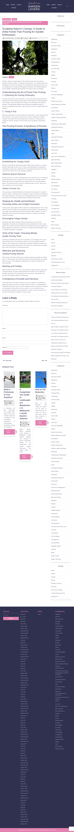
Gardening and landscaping (58, 124)
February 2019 (24, 814)
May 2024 (23, 666)
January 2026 (24, 628)
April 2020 (23, 781)
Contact (19, 4)
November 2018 (24, 821)
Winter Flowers (55, 224)
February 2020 (24, 786)
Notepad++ (54, 169)
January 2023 (24, 703)
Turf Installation (55, 205)
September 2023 (24, 685)
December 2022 (24, 706)
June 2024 (23, 663)
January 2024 (24, 675)
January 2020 (24, 788)
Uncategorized (55, 208)
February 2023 (24, 701)
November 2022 (24, 708)
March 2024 (23, 670)
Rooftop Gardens (55, 179)
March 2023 (23, 699)
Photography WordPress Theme (27, 830)
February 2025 (24, 645)
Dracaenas (54, 78)
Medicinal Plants (55, 159)
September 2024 (24, 656)
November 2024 (24, 652)
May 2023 (23, 694)
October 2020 (24, 767)
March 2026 (23, 623)
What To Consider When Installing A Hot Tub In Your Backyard (60, 356)
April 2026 (23, 621)
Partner (13, 7)
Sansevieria (54, 182)
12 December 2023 (9, 38)
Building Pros (54, 265)
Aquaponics (54, 49)
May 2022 (23, 722)
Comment (5, 305)
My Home (53, 255)
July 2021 (23, 746)
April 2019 (23, 809)
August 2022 (23, 715)
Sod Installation (55, 185)
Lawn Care (54, 153)
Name (4, 328)
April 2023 (23, 696)
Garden (53, 98)
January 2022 (24, 732)
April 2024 (23, 668)
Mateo (18, 38)
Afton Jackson (55, 352)
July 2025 (23, 640)
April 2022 (23, 725)
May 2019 (23, 807)
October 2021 (24, 739)
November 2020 (24, 765)
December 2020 (24, 762)
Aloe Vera (53, 42)
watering (53, 218)
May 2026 (23, 619)
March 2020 (23, 783)
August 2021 (23, 743)
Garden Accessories (56, 101)
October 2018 (24, 824)
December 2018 (24, 819)
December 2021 (24, 734)
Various (13, 4)
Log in (39, 614)
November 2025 (24, 633)
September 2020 (24, 769)
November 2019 (24, 793)
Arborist (53, 52)
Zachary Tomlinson (56, 317)
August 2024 (23, 659)
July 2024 (23, 661)
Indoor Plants (54, 140)
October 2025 (24, 635)
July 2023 (23, 689)
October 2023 (24, 682)
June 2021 (23, 748)
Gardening (54, 120)
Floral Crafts (54, 84)
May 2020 (23, 779)
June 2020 (23, 776)
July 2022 (23, 718)
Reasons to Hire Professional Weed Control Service (60, 320)
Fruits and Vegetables (57, 94)
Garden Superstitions (57, 114)
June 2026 (23, 616)
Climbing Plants (55, 62)
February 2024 (24, 673)
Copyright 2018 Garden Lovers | (46, 830)
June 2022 (23, 720)
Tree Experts (54, 202)
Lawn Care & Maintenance (58, 156)
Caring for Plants (55, 58)
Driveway (53, 81)
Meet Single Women (56, 163)
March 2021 (23, 755)
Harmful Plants (55, 130)
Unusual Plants (55, 211)
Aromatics (54, 55)
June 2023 (23, 692)
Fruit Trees (54, 91)
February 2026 (24, 626)
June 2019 (23, 805)
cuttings (53, 71)
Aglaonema (54, 39)
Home (7, 4)
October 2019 (24, 795)
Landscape (54, 143)
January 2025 (24, 647)
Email (4, 337)
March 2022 (23, 727)
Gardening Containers (57, 127)
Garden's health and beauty (58, 117)
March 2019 (23, 812)
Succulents (54, 189)
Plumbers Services (56, 252)
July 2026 (23, 614)
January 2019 (24, 816)
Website (4, 347)
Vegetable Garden (56, 215)
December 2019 (24, 791)
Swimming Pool (55, 192)
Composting (54, 65)
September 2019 (24, 798)
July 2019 (23, 802)
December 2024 (24, 649)
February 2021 (24, 758)
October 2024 (24, 654)
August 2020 (23, 772)
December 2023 (24, 678)
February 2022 (24, 729)
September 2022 (24, 713)
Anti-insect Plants (56, 45)
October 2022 (24, 711)
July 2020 (23, 774)
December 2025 (24, 630)
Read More (10, 432)
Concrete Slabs (55, 68)
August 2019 (23, 800)
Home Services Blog (56, 259)
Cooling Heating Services (58, 262)
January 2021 (24, 760)
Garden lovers (34, 8)
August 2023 (23, 687)
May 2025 (23, 642)
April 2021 (23, 753)
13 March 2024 (9, 400)
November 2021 (24, 736)
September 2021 (24, 741)
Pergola (53, 172)
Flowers (53, 88)
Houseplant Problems (57, 137)
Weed (52, 221)
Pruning (14, 19)
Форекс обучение (56, 228)
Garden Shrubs (55, 111)
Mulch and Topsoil (56, 166)
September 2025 (24, 637)
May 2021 (23, 751)
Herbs (52, 133)
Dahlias (53, 75)
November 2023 (24, 680)
